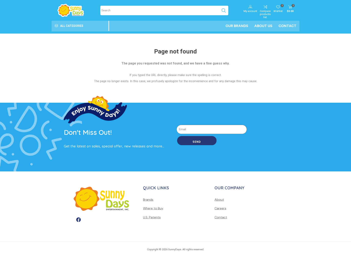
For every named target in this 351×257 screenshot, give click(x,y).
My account (250, 11)
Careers (220, 208)
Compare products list (265, 14)
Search (223, 10)
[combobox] (159, 10)
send (197, 142)
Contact (220, 217)
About (219, 199)
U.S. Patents (152, 217)
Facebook (79, 225)
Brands (148, 199)
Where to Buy (153, 208)
